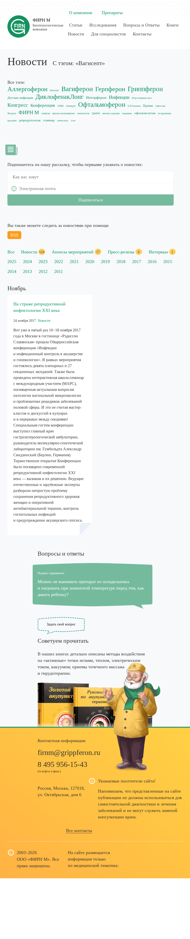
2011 (58, 271)
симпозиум (62, 120)
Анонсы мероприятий (73, 251)
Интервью (158, 251)
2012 (43, 271)
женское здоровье (111, 113)
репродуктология (30, 120)
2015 (167, 261)
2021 (74, 261)
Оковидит (71, 106)
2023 (43, 261)
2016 (152, 261)
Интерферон (96, 98)
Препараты (112, 12)
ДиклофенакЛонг (60, 96)
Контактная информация (61, 740)
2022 (58, 261)
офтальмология (144, 113)
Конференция (42, 105)
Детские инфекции (20, 98)
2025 (11, 261)
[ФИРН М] (18, 24)
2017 (136, 261)
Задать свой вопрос (61, 624)
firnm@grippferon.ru (69, 752)
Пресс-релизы (121, 251)
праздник (12, 120)
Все (10, 251)
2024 (27, 261)
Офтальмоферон (101, 104)
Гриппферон (145, 89)
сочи (73, 120)
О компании (80, 12)
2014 (11, 271)
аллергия (46, 113)
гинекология (83, 113)
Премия (148, 105)
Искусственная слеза (142, 98)
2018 (121, 261)
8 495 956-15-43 (62, 764)
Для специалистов (108, 33)
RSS (14, 235)
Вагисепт (54, 90)
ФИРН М (41, 20)
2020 (89, 261)
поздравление (164, 113)
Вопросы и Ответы (141, 25)
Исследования (102, 25)
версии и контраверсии (63, 113)
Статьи (75, 25)
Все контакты (79, 830)
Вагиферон (77, 89)
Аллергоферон (27, 89)
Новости (76, 33)
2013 (27, 271)
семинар (49, 120)
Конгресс (17, 105)
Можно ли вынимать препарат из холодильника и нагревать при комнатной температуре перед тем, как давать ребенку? (91, 588)
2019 (105, 261)
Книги (172, 25)
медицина (127, 113)
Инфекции (119, 97)
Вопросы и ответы (61, 553)
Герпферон (110, 89)
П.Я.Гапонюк (134, 106)
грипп (96, 113)
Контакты (142, 33)
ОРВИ (60, 106)
